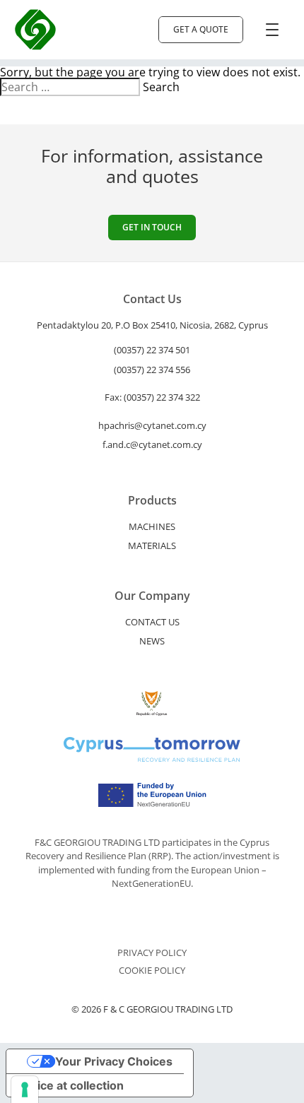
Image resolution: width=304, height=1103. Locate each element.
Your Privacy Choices (114, 1061)
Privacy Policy (152, 952)
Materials (152, 545)
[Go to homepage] (35, 29)
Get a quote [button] (200, 29)
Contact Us (152, 621)
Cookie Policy (152, 970)
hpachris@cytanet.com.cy (152, 425)
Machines (152, 526)
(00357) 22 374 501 (152, 349)
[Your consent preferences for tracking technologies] (24, 1089)
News (152, 641)
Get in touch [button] (152, 227)
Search (161, 87)
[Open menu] (272, 29)
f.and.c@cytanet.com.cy (152, 444)
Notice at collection (71, 1085)
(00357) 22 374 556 (152, 369)
